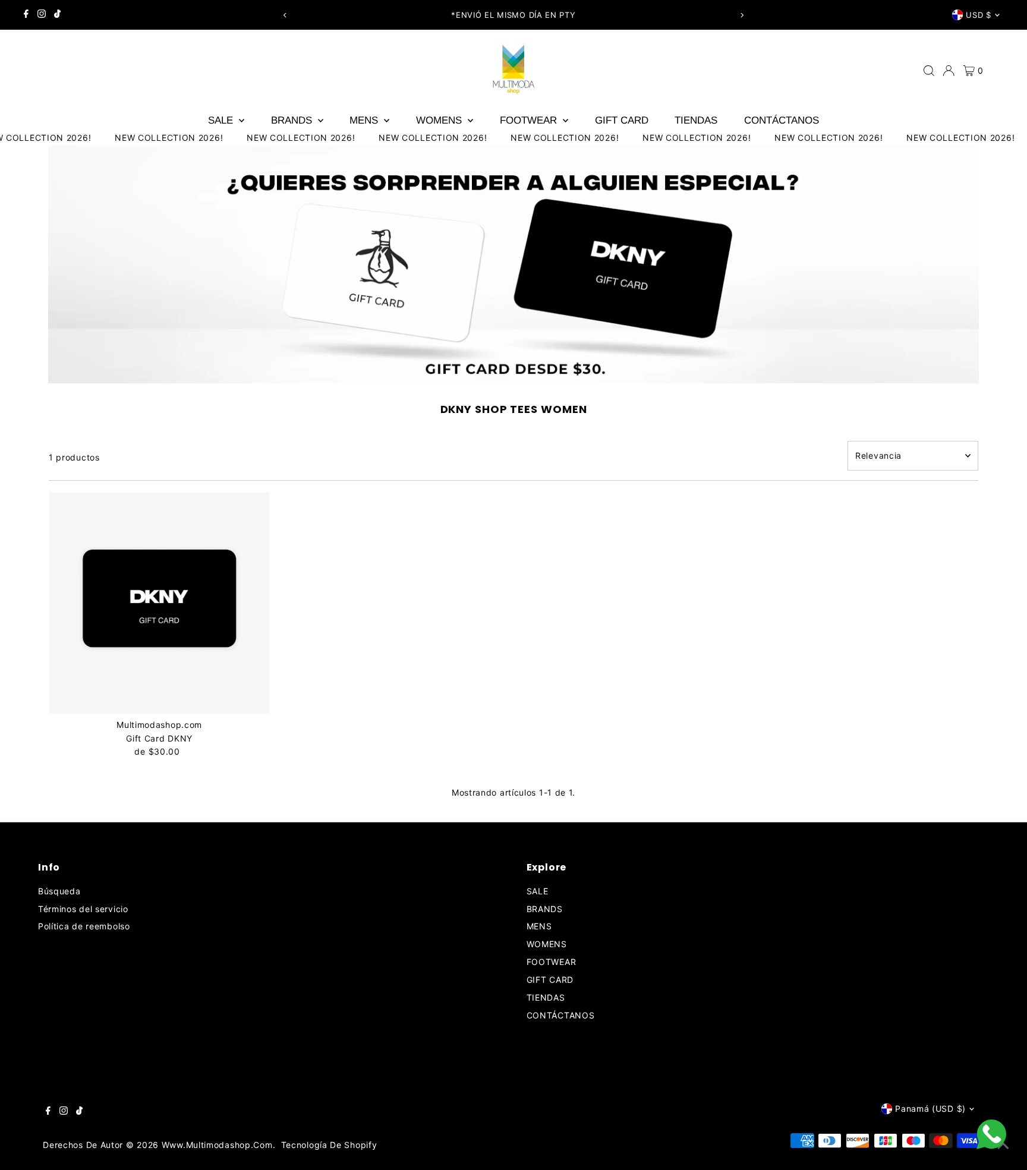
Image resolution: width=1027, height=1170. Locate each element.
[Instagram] (41, 15)
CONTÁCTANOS (781, 120)
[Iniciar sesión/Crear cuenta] (948, 70)
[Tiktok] (57, 15)
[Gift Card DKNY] (159, 603)
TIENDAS (696, 120)
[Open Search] (929, 70)
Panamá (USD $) (930, 1108)
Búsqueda (59, 891)
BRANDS (293, 120)
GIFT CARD (621, 120)
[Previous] (285, 15)
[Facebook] (26, 15)
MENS (365, 120)
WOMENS (440, 120)
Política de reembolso (84, 926)
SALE (222, 120)
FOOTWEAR (530, 120)
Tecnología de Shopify (329, 1145)
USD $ (978, 15)
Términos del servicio (83, 909)
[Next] (742, 15)
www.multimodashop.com (217, 1145)
